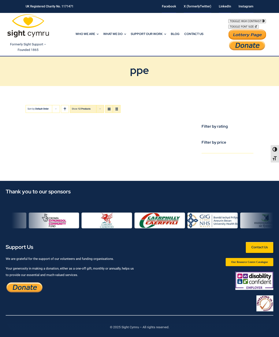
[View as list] (116, 109)
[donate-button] (247, 41)
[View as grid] (109, 109)
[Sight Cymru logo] (28, 14)
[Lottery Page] (247, 31)
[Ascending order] (65, 109)
